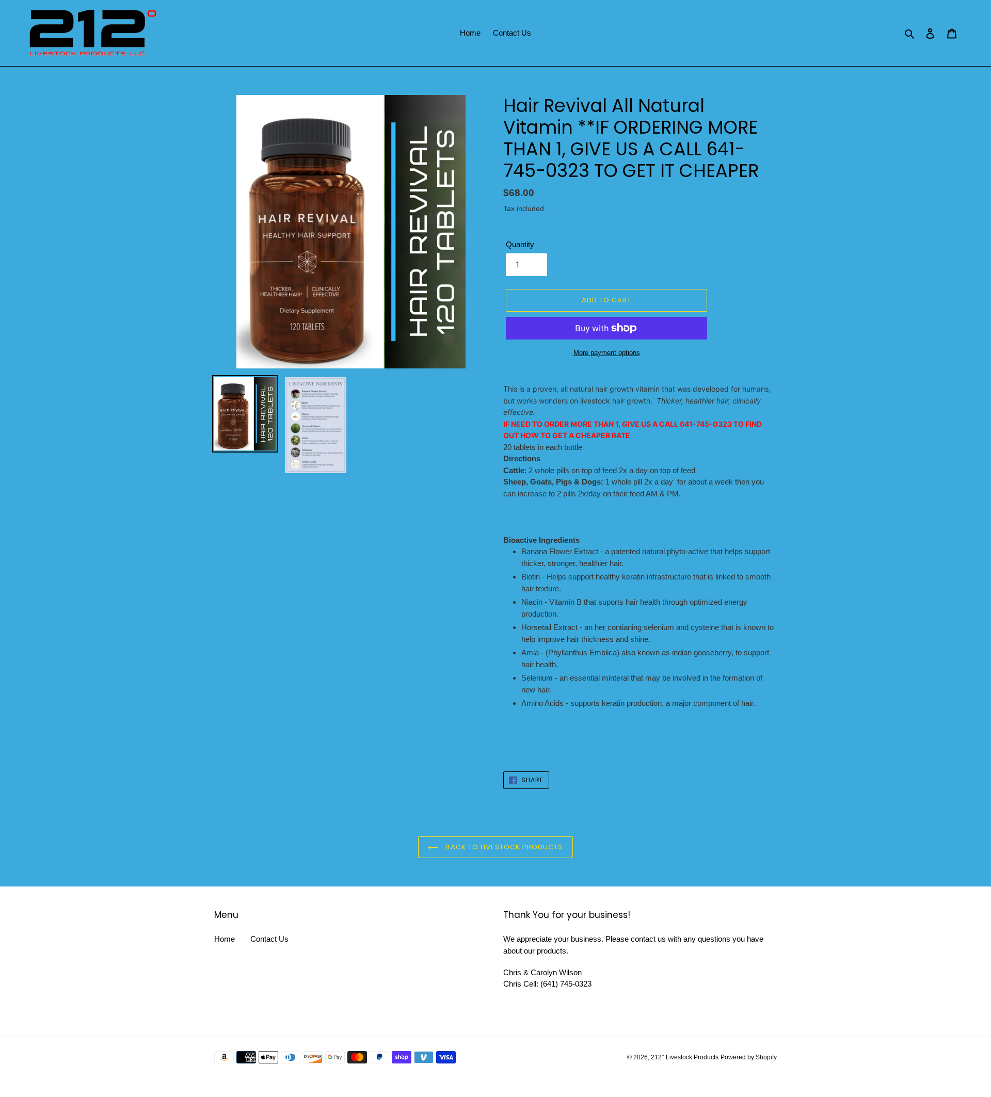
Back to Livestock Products (503, 847)
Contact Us (269, 938)
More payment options (606, 353)
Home (224, 938)
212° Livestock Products (684, 1057)
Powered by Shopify (749, 1057)
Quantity (520, 244)
